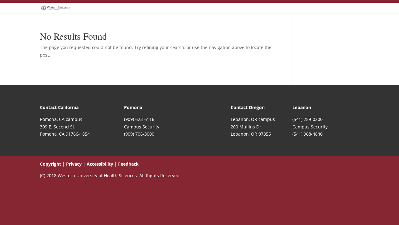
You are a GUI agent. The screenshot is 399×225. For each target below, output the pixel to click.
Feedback (128, 164)
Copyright (50, 164)
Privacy (74, 164)
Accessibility (100, 164)
